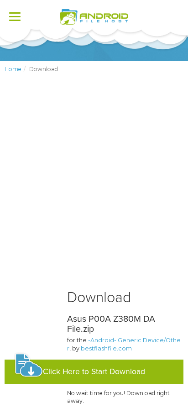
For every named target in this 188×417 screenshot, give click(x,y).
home (13, 69)
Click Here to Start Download (94, 371)
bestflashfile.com (106, 348)
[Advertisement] (94, 189)
